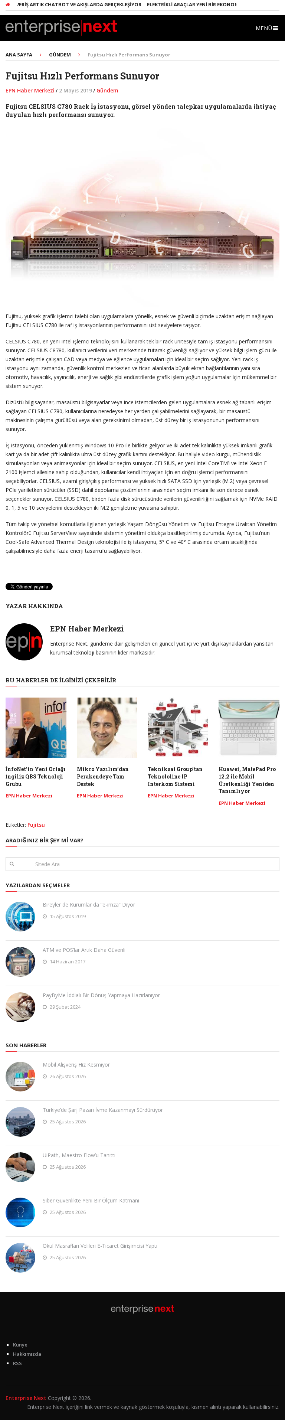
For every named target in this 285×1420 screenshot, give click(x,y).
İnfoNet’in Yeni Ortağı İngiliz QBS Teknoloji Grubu (36, 776)
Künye (20, 1344)
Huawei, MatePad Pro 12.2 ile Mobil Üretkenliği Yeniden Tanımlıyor (247, 780)
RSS (17, 1363)
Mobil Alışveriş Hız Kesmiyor (76, 1064)
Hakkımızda (27, 1354)
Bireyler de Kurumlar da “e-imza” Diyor (89, 904)
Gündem (107, 90)
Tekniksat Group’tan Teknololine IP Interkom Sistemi (175, 776)
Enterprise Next (26, 1397)
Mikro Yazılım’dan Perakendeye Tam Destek (103, 776)
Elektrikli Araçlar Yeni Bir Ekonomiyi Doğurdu (194, 4)
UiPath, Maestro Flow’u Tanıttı (79, 1155)
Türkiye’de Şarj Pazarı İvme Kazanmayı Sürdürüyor (103, 1109)
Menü (264, 28)
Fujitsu (36, 824)
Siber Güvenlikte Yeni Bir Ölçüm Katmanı (91, 1200)
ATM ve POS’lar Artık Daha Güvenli (84, 949)
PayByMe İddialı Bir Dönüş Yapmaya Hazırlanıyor (101, 995)
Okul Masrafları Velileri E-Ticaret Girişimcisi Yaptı (100, 1245)
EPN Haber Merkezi (30, 90)
